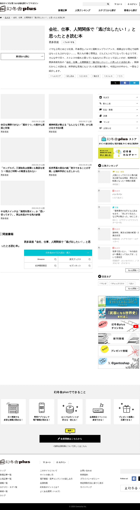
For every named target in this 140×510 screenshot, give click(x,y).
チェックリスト (118, 283)
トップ (3, 470)
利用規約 (84, 475)
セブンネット (75, 265)
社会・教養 (108, 110)
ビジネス (84, 76)
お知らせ (107, 128)
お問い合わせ (86, 470)
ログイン (133, 4)
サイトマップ (86, 487)
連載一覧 (4, 483)
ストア (3, 495)
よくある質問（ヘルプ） (50, 491)
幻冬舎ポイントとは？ (49, 487)
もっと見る (132, 270)
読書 (105, 116)
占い (132, 283)
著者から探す (130, 10)
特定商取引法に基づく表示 (91, 483)
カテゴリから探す (107, 10)
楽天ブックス (75, 259)
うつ (120, 76)
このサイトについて (48, 470)
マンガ (106, 122)
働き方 (96, 76)
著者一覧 (4, 491)
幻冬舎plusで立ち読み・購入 (58, 253)
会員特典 (44, 483)
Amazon (41, 259)
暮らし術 (107, 103)
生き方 (7, 18)
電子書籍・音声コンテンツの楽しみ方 (56, 479)
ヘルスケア (56, 76)
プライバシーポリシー (89, 479)
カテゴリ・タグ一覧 (8, 487)
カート (119, 4)
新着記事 (62, 10)
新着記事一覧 (5, 475)
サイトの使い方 (46, 475)
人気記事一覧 (5, 479)
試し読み (70, 76)
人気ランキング (82, 10)
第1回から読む (22, 56)
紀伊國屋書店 (41, 265)
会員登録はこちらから (71, 439)
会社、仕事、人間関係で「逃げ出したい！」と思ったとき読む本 (98, 62)
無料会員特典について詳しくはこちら (70, 446)
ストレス (109, 76)
